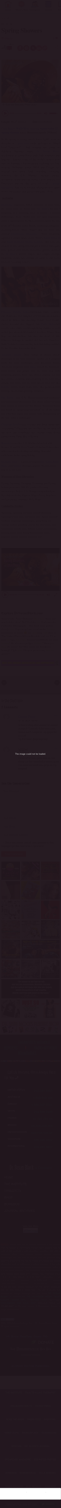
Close (54, 1492)
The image (20, 754)
